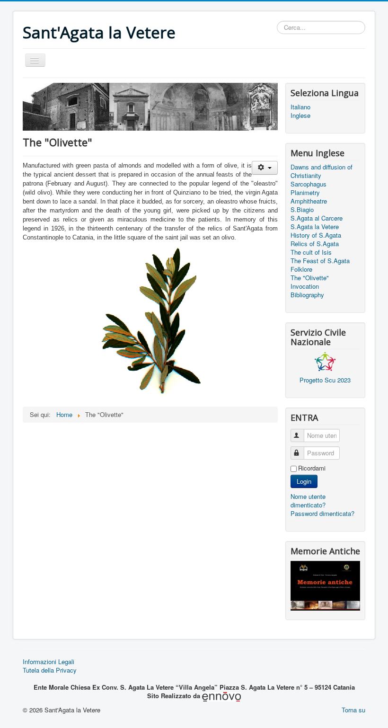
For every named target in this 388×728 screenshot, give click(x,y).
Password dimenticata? (322, 513)
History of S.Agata (316, 235)
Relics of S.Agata (315, 244)
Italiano (300, 107)
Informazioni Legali (48, 661)
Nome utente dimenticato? (308, 500)
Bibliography (307, 295)
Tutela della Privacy (50, 670)
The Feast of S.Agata (320, 261)
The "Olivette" (310, 278)
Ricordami (312, 468)
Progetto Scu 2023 (325, 380)
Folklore (301, 269)
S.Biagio (302, 209)
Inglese (300, 115)
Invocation (305, 286)
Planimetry (305, 192)
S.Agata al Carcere (317, 218)
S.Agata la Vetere (315, 226)
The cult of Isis (311, 252)
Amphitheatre (309, 201)
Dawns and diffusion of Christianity (322, 171)
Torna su (353, 709)
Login (304, 481)
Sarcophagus (308, 184)
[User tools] (265, 168)
